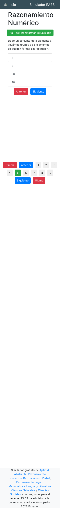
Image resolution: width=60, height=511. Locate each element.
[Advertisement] (30, 129)
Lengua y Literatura (38, 486)
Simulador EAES (42, 5)
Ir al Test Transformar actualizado (30, 32)
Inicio (12, 5)
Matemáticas (17, 486)
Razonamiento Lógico (30, 482)
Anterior (21, 91)
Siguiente (38, 91)
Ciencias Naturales (23, 490)
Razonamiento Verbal (36, 478)
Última (39, 180)
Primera (9, 165)
